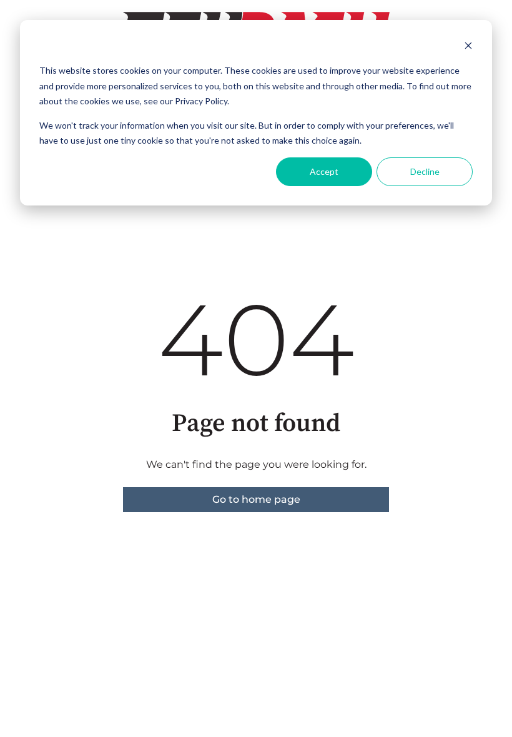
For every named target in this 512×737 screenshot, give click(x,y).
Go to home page (256, 499)
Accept (324, 171)
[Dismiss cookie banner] (468, 47)
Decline (425, 171)
